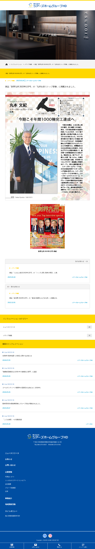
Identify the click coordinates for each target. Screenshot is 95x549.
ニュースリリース (46, 327)
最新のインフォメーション (12, 344)
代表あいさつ (9, 477)
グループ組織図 (10, 488)
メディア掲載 (28, 64)
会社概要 (8, 484)
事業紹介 (8, 498)
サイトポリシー (11, 511)
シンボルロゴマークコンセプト (15, 480)
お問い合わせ (35, 547)
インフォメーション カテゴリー (15, 319)
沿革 (6, 491)
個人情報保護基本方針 (12, 516)
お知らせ (8, 459)
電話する (59, 547)
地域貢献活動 (10, 504)
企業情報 (11, 547)
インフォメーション (16, 64)
